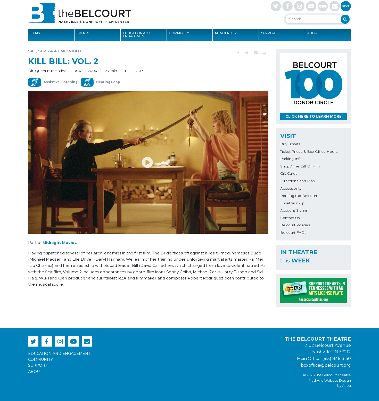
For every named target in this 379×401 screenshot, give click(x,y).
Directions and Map (297, 181)
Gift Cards (288, 173)
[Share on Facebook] (238, 53)
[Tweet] (247, 53)
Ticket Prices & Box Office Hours (308, 151)
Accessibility (290, 188)
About (313, 33)
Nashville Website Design (330, 380)
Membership (226, 33)
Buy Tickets (290, 144)
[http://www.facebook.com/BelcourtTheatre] (287, 6)
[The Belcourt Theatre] (79, 13)
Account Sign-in (294, 210)
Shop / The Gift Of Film (300, 166)
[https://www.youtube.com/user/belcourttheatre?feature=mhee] (311, 6)
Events (83, 33)
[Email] (255, 53)
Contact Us (290, 218)
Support (269, 33)
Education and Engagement (136, 34)
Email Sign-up (292, 203)
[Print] (264, 53)
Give (345, 6)
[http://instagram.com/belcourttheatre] (299, 6)
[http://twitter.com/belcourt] (276, 6)
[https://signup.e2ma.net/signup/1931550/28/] (334, 6)
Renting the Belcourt (298, 196)
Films (35, 33)
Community (179, 33)
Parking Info (291, 159)
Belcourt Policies (295, 225)
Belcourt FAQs (293, 232)
